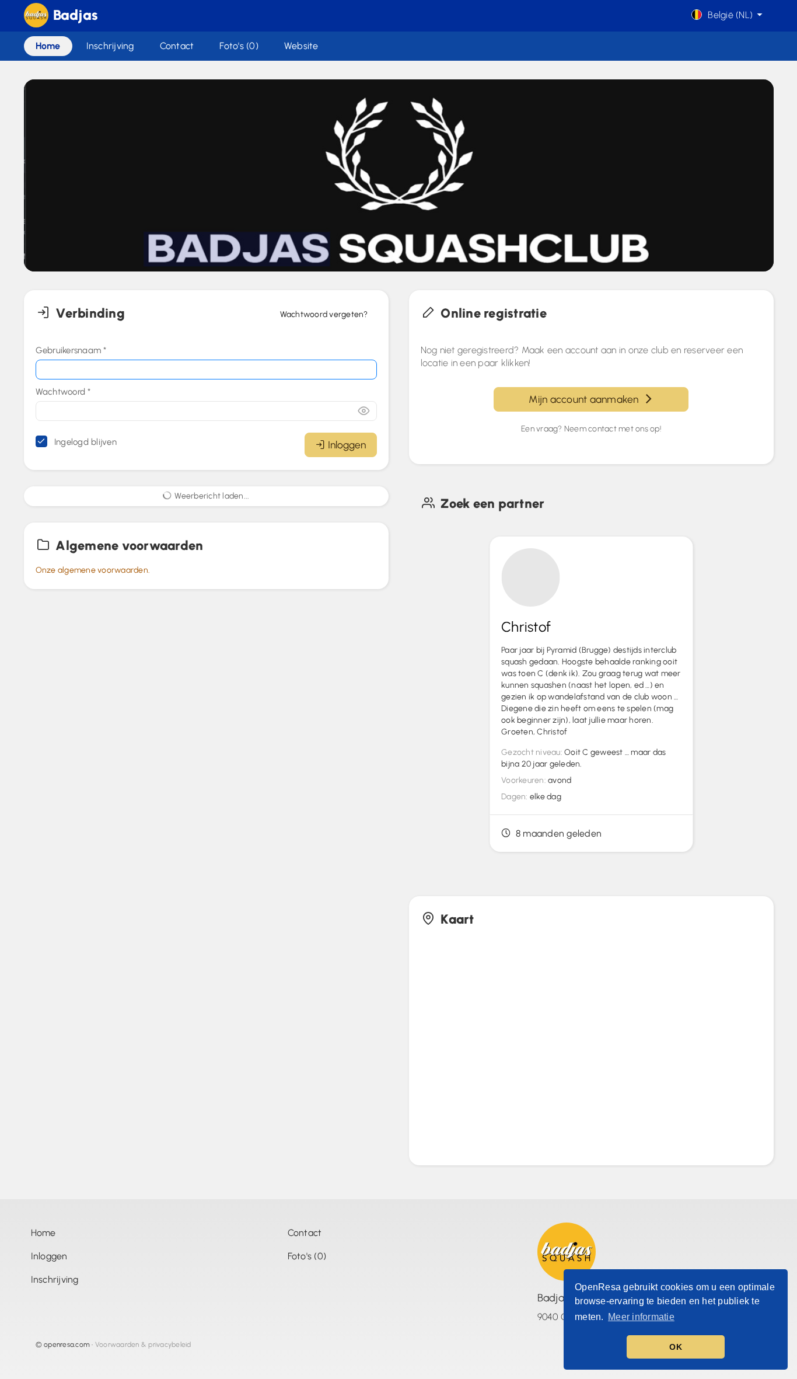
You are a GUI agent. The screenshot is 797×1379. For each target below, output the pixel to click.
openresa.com (67, 1344)
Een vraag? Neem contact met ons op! (591, 429)
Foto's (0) (307, 1256)
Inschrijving (55, 1279)
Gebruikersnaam (71, 350)
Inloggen (347, 444)
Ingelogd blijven (84, 442)
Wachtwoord (63, 391)
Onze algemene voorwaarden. (93, 570)
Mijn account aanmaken (586, 399)
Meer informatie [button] (641, 1317)
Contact (305, 1232)
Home (43, 1232)
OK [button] (675, 1347)
